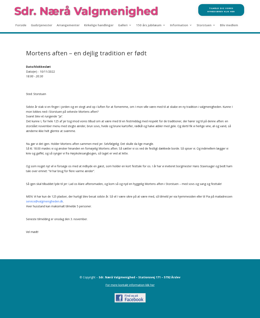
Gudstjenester (41, 25)
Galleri (123, 25)
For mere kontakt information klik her (130, 285)
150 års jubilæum (148, 25)
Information (179, 25)
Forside (20, 25)
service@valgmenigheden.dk (44, 201)
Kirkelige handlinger (99, 25)
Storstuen (204, 25)
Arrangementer (68, 25)
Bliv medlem (229, 25)
